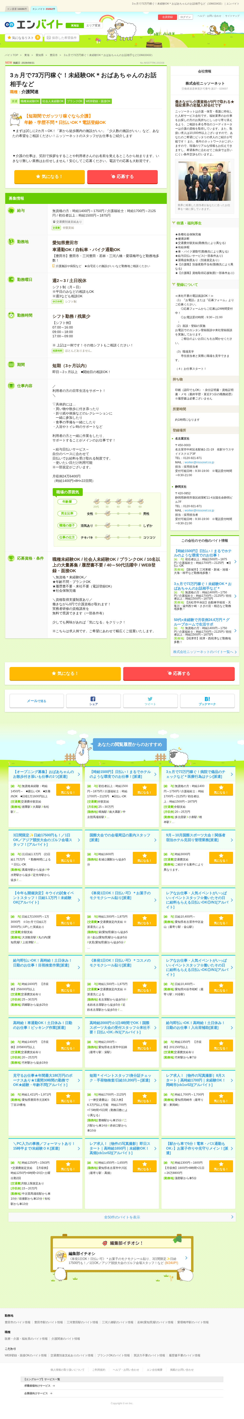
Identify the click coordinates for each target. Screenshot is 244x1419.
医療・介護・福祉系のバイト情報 (26, 1338)
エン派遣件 (17, 9)
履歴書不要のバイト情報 (184, 1355)
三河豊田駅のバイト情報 (82, 1322)
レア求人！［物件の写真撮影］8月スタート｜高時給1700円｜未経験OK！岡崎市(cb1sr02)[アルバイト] (196, 1080)
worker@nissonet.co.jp (199, 462)
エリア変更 (93, 25)
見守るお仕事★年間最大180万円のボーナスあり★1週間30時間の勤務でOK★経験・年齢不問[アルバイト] (42, 1080)
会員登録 (167, 16)
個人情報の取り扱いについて (68, 1369)
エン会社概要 (155, 1369)
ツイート (150, 704)
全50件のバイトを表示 (122, 1217)
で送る (36, 701)
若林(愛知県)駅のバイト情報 (155, 1322)
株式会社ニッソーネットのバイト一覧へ (203, 652)
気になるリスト (25, 38)
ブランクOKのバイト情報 (113, 1355)
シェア (93, 704)
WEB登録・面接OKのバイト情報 (26, 1355)
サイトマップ (232, 16)
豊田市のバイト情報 (17, 1322)
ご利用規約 (98, 1369)
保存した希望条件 (64, 38)
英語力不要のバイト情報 (149, 1355)
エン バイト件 (43, 9)
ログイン (185, 16)
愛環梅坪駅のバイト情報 (193, 1322)
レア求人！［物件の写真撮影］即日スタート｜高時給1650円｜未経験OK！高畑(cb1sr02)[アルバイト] (120, 1148)
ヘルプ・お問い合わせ (209, 16)
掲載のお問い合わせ (182, 1369)
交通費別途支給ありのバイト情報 (72, 1355)
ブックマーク (207, 704)
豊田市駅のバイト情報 (48, 1322)
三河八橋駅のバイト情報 (117, 1322)
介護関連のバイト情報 (65, 1338)
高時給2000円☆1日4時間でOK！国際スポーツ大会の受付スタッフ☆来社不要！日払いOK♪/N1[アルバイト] (120, 1027)
